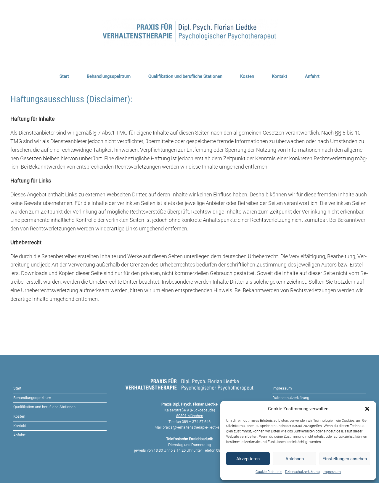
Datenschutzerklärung (302, 472)
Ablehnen (294, 458)
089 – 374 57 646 (196, 421)
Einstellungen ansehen (344, 458)
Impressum (332, 472)
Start (64, 76)
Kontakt (279, 76)
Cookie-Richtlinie (269, 472)
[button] (367, 409)
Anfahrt (312, 76)
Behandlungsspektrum (109, 76)
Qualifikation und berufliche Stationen (185, 76)
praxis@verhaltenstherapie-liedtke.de (193, 427)
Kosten (247, 76)
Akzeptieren (248, 458)
